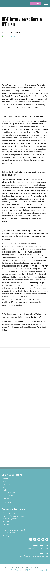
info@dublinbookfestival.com (37, 548)
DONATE (37, 3)
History (6, 524)
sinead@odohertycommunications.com (33, 556)
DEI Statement (31, 570)
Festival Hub (8, 521)
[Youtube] (42, 539)
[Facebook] (34, 539)
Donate (7, 502)
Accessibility (8, 495)
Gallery (6, 490)
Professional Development (14, 530)
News (5, 481)
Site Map (6, 498)
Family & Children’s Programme (15, 516)
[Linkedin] (38, 539)
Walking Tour (8, 535)
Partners (6, 484)
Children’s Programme (12, 513)
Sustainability (43, 570)
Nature (6, 527)
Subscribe (8, 505)
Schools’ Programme (11, 532)
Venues (6, 487)
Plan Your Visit (9, 492)
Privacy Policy (43, 573)
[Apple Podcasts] (46, 539)
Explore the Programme (14, 509)
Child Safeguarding (18, 570)
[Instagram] (30, 539)
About (5, 478)
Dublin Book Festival (7, 5)
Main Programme (10, 518)
